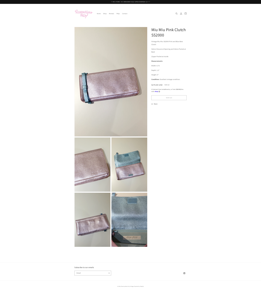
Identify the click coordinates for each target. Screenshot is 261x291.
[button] (176, 13)
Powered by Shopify (139, 286)
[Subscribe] (109, 273)
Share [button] (156, 104)
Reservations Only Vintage (127, 286)
